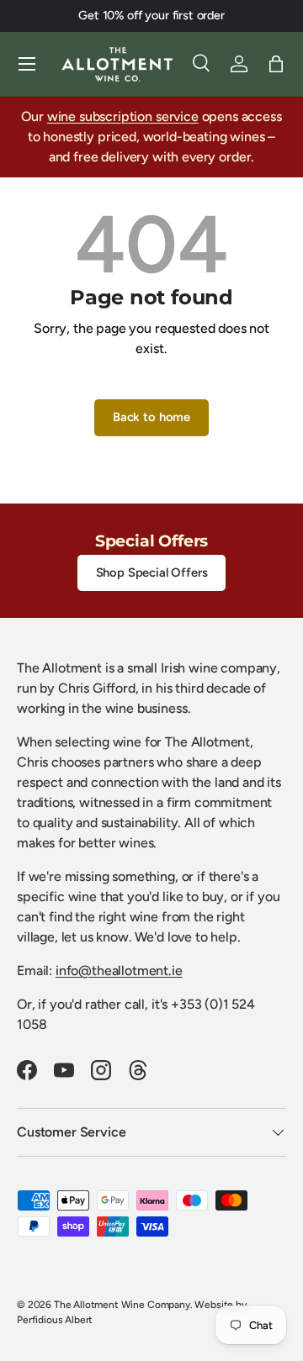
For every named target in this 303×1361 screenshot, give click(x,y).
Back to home (151, 417)
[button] (276, 63)
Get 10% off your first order (151, 15)
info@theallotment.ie (119, 971)
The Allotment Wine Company (122, 1305)
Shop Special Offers (152, 572)
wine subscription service (123, 116)
